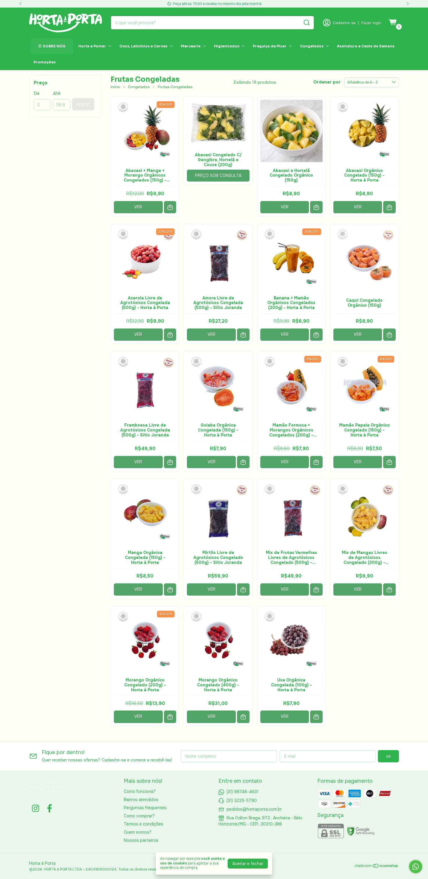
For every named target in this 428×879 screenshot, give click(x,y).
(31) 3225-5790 (242, 800)
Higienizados (226, 46)
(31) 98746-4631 (243, 791)
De (37, 93)
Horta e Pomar (92, 46)
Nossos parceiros (141, 840)
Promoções (44, 62)
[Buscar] (306, 22)
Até (57, 93)
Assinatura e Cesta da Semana (366, 46)
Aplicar (83, 104)
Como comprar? (139, 815)
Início (115, 86)
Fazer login (371, 22)
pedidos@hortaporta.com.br (254, 809)
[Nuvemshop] (376, 866)
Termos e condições (143, 824)
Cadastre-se (344, 22)
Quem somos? (137, 832)
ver (138, 206)
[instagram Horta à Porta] (35, 808)
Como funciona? (139, 791)
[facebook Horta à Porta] (49, 808)
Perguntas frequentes (145, 807)
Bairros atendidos (141, 799)
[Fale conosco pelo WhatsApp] (415, 866)
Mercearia (191, 46)
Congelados (311, 46)
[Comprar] (170, 207)
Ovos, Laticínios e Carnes (143, 46)
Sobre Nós (54, 46)
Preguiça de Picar (269, 46)
